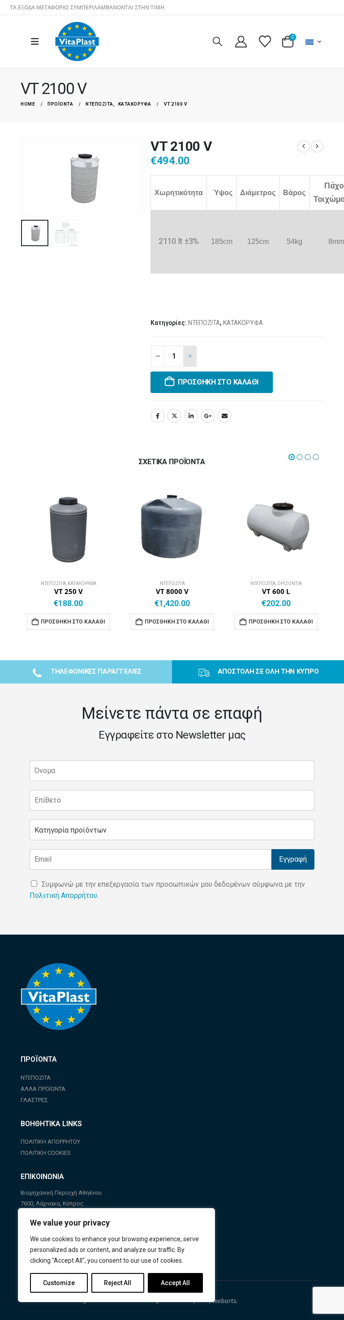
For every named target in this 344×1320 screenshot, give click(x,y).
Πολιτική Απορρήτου (63, 895)
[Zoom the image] (59, 968)
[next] (317, 146)
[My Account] (241, 41)
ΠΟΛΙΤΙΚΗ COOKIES (46, 1152)
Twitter (174, 416)
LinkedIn (191, 416)
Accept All (175, 1282)
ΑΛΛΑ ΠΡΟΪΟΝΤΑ (43, 1088)
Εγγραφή (293, 859)
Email (224, 416)
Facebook (157, 416)
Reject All (117, 1282)
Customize (59, 1282)
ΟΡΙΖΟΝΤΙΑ (289, 583)
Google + (208, 416)
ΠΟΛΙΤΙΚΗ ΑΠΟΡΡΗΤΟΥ (50, 1141)
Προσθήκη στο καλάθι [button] (73, 622)
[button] (37, 41)
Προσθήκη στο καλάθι (218, 382)
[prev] (303, 146)
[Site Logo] (77, 41)
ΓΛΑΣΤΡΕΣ (34, 1100)
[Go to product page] (68, 525)
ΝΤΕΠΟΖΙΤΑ (204, 322)
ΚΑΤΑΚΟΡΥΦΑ (243, 322)
